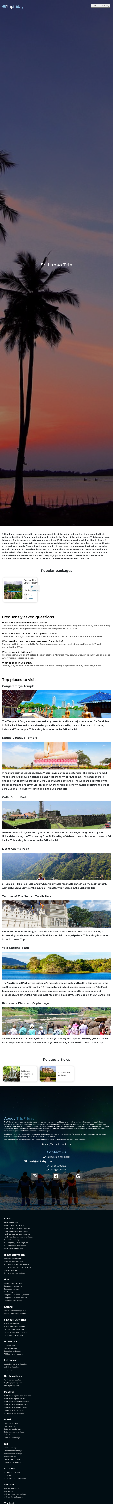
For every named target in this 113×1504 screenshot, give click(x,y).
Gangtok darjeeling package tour (16, 1329)
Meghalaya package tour (13, 1383)
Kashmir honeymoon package (14, 1313)
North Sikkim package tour (13, 1335)
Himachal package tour (12, 1259)
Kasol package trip (10, 1270)
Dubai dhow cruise (11, 1435)
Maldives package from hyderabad (16, 1402)
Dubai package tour (11, 1423)
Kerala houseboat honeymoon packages (18, 1237)
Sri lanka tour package (12, 1472)
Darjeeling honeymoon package (15, 1332)
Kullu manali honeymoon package (16, 1264)
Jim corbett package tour (13, 1351)
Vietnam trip (8, 1491)
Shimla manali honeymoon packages (17, 1267)
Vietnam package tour (12, 1488)
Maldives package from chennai (15, 1407)
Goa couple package (11, 1289)
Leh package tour (10, 1370)
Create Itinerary (100, 5)
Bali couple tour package (13, 1454)
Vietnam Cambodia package (14, 1497)
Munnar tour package (12, 1240)
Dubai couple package (12, 1438)
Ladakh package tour (11, 1367)
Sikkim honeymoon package (14, 1326)
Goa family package (11, 1292)
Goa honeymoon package (13, 1283)
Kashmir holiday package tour (14, 1311)
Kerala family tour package (13, 1248)
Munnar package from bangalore (16, 1243)
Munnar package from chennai (15, 1246)
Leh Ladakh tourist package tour (15, 1364)
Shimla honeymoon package (14, 1273)
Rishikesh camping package (14, 1354)
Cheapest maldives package (14, 1413)
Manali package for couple (13, 1261)
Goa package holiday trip (13, 1286)
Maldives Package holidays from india (17, 1396)
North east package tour (12, 1380)
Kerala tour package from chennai (16, 1231)
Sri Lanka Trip (9, 1475)
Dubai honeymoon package (14, 1432)
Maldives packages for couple (14, 1399)
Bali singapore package (12, 1462)
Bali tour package (10, 1448)
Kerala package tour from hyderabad (17, 1228)
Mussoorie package (11, 1345)
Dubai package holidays (12, 1429)
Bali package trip (10, 1456)
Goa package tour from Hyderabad (16, 1295)
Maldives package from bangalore (16, 1404)
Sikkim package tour (11, 1324)
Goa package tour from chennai (15, 1298)
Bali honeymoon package (13, 1451)
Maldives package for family (14, 1410)
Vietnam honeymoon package (15, 1494)
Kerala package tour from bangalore (17, 1234)
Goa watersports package (13, 1301)
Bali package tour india (12, 1459)
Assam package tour (11, 1386)
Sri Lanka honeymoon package (15, 1478)
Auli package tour (10, 1348)
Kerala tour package (11, 1222)
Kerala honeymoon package (14, 1225)
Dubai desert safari (11, 1426)
